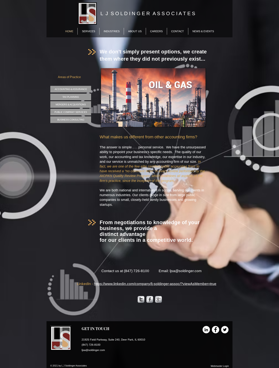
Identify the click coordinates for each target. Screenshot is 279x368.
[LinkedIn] (206, 329)
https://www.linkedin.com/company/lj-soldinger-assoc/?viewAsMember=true (155, 284)
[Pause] (105, 121)
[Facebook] (215, 329)
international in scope (155, 190)
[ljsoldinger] (141, 299)
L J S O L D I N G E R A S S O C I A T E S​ (147, 13)
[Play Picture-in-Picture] (194, 121)
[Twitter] (225, 329)
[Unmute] (112, 121)
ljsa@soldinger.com (186, 271)
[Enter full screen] (200, 121)
